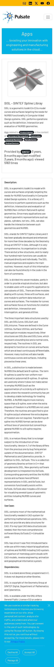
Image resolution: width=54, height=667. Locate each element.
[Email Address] (25, 3)
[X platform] (37, 3)
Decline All (13, 652)
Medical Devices (12, 143)
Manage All (13, 660)
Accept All (29, 652)
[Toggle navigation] (48, 17)
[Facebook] (48, 3)
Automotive (36, 136)
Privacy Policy (18, 641)
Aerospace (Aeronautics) (18, 136)
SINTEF (26, 151)
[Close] (49, 605)
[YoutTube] (42, 3)
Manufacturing (30, 140)
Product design (26, 132)
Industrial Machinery (14, 140)
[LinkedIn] (31, 3)
